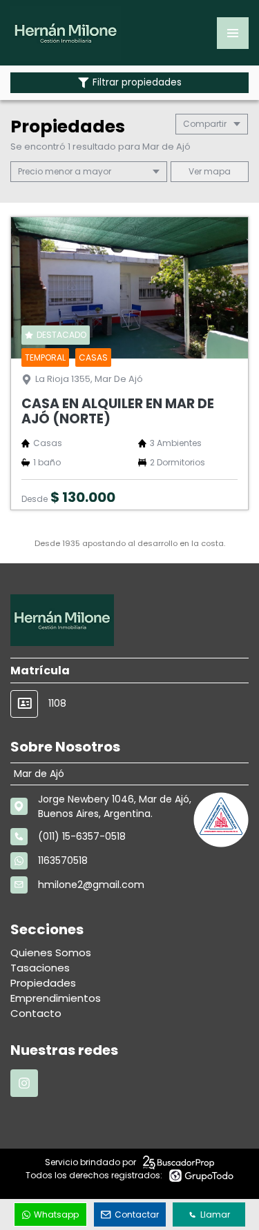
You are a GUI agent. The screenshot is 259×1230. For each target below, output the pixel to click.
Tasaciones (40, 967)
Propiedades (43, 983)
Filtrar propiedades (137, 82)
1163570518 (63, 860)
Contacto (35, 1013)
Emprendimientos (55, 998)
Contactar (137, 1214)
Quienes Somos (50, 952)
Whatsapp (56, 1214)
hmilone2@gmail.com (91, 884)
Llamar (215, 1214)
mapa (216, 171)
